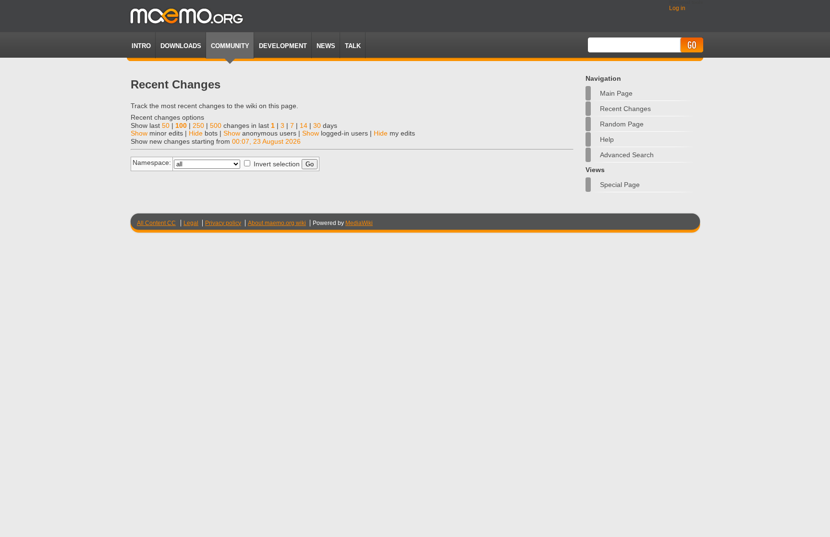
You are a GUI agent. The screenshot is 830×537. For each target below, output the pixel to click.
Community (230, 46)
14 (303, 125)
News (326, 46)
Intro (141, 46)
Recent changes (625, 108)
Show (139, 133)
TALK (353, 46)
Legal (190, 223)
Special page (620, 184)
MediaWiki (359, 223)
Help (607, 139)
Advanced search (627, 155)
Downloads (180, 46)
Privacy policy (223, 223)
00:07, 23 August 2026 (266, 141)
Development (283, 46)
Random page (622, 124)
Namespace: (152, 162)
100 (181, 125)
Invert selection (277, 164)
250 (198, 125)
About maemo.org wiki (277, 223)
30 (317, 125)
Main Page (616, 93)
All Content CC (156, 223)
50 (166, 125)
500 (215, 125)
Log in (677, 8)
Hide (196, 133)
